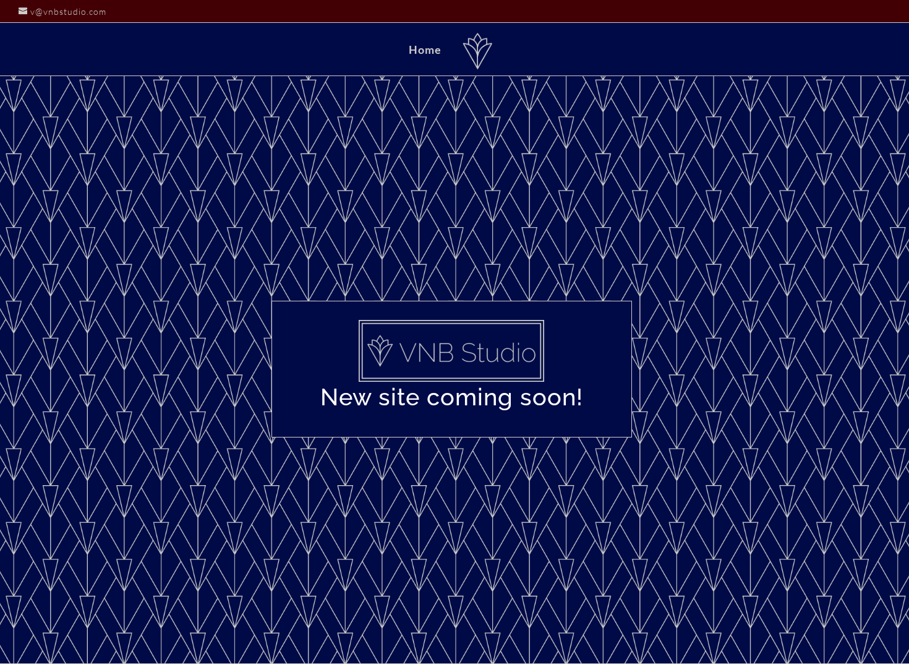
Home (425, 50)
